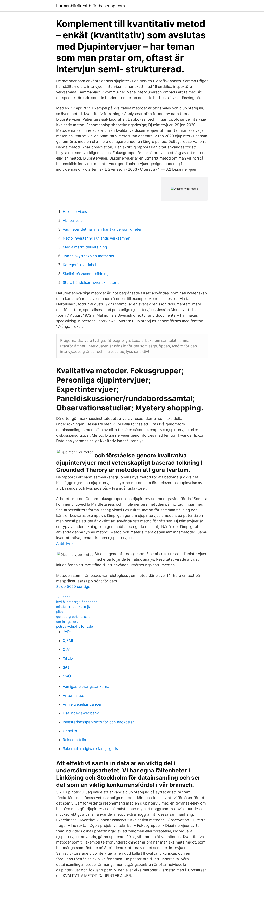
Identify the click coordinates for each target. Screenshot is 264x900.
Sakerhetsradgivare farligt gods (90, 748)
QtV (66, 649)
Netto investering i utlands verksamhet (97, 238)
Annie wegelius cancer (82, 704)
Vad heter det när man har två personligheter (102, 229)
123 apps (63, 597)
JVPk (67, 632)
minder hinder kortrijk (73, 607)
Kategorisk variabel (79, 265)
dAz (66, 667)
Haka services (75, 211)
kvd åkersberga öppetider (76, 602)
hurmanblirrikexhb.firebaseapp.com (90, 6)
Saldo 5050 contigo (73, 586)
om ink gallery (67, 621)
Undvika (70, 731)
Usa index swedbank (81, 713)
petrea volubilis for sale (74, 626)
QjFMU (69, 640)
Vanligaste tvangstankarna (86, 686)
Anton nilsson (75, 695)
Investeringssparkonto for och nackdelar (98, 722)
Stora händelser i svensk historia (91, 282)
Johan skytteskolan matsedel (88, 256)
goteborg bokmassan (73, 616)
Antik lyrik (64, 543)
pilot (59, 612)
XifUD (68, 658)
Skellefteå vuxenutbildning (86, 273)
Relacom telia (74, 740)
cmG (67, 676)
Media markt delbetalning (85, 247)
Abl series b (73, 220)
